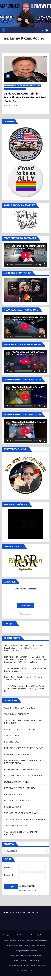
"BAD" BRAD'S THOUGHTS (16, 714)
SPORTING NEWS (12, 807)
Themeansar (43, 935)
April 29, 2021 (12, 106)
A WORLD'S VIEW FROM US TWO (19, 729)
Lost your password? (28, 890)
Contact (32, 970)
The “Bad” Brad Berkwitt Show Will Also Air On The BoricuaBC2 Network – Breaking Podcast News (24, 688)
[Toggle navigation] (23, 30)
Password (8, 875)
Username (8, 868)
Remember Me (28, 886)
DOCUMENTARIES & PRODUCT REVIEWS (23, 748)
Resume (21, 941)
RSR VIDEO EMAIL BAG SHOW (18, 801)
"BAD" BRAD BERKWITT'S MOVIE (19, 708)
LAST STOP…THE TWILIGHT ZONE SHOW (23, 776)
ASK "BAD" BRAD (12, 736)
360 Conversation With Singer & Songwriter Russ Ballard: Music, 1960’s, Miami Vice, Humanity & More (23, 648)
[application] (25, 255)
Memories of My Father (14, 946)
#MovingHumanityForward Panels (25, 951)
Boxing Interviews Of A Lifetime (17, 965)
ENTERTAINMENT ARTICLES (17, 754)
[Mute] (40, 264)
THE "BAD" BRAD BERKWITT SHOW (14, 89)
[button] (43, 30)
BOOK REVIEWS (11, 742)
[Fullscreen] (43, 264)
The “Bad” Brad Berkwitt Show (36, 941)
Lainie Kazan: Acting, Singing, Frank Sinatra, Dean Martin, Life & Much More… (25, 97)
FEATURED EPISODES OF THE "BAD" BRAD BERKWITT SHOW (22, 85)
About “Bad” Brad (10, 941)
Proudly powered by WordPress (14, 935)
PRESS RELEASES (13, 794)
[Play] (7, 264)
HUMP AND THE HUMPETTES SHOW (21, 769)
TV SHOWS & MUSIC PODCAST (18, 826)
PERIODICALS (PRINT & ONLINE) (19, 788)
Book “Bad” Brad (21, 970)
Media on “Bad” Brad (37, 965)
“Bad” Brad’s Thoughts (19, 960)
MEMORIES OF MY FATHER (17, 782)
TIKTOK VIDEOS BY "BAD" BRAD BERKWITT (24, 819)
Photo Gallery (34, 960)
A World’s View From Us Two (35, 946)
